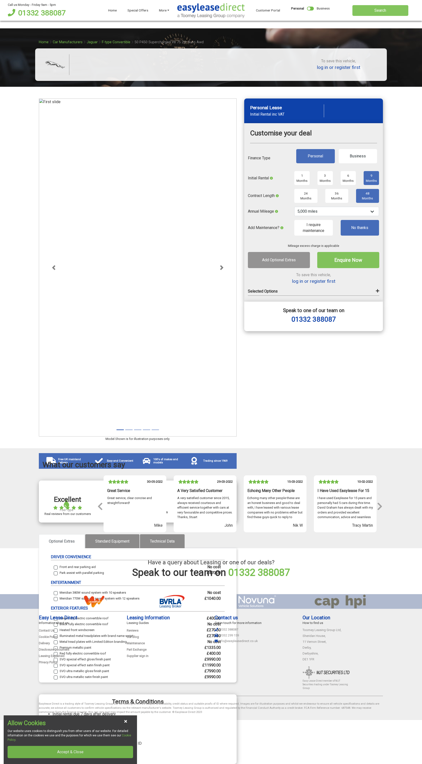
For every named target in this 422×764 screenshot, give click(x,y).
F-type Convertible (116, 42)
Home (112, 10)
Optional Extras (62, 541)
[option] (135, 505)
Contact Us (46, 630)
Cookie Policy (48, 637)
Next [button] (379, 505)
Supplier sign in (137, 656)
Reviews (132, 630)
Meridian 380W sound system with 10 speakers (93, 592)
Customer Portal (268, 10)
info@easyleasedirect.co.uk (238, 641)
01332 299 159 (229, 635)
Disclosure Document (54, 649)
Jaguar (92, 42)
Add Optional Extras (279, 260)
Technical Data (162, 541)
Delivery (44, 643)
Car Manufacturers (68, 42)
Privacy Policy (48, 662)
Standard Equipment (112, 541)
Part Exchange (137, 649)
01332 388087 (42, 13)
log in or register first (338, 67)
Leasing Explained (51, 656)
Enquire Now (348, 260)
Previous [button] (99, 505)
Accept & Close (70, 752)
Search (380, 10)
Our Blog (133, 637)
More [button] (163, 10)
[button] (54, 267)
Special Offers (137, 10)
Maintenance (136, 643)
